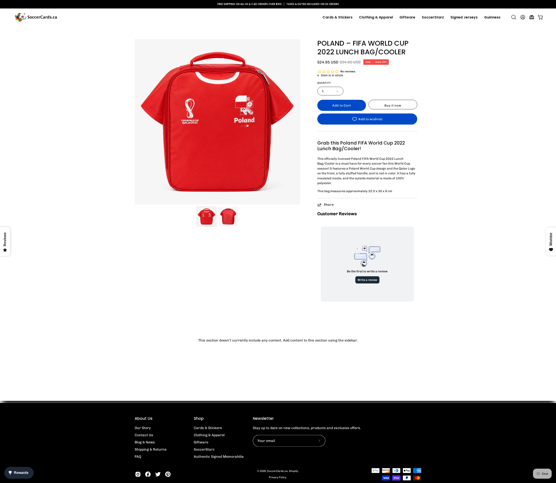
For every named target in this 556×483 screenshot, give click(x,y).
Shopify (293, 471)
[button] (376, 17)
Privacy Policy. (278, 477)
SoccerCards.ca (277, 471)
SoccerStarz (204, 449)
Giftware (201, 442)
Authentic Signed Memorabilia (219, 457)
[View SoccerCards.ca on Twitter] (158, 474)
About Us (143, 418)
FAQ (138, 457)
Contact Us (144, 435)
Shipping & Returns (151, 449)
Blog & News (145, 442)
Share (329, 205)
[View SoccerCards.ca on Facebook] (148, 474)
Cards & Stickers (208, 428)
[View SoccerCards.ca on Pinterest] (168, 474)
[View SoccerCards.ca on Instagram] (138, 474)
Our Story (143, 428)
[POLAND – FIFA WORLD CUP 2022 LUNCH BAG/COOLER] (206, 216)
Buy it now (392, 105)
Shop (199, 418)
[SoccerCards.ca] (36, 17)
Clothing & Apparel (209, 435)
